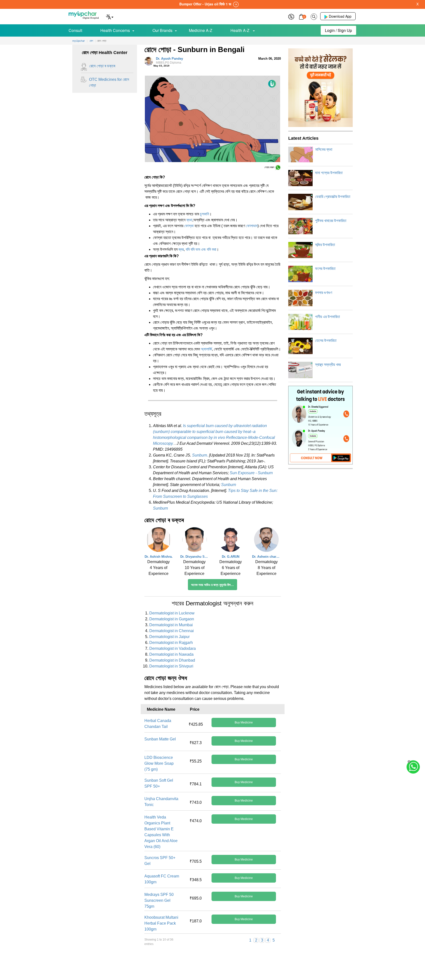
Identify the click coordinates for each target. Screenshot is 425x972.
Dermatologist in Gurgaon (171, 619)
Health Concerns (115, 30)
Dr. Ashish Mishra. (159, 556)
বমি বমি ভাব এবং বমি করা (201, 249)
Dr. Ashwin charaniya (266, 556)
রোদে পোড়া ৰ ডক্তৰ (102, 66)
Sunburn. (200, 455)
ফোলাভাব (252, 226)
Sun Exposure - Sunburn (251, 473)
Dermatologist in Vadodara (172, 648)
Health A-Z (240, 30)
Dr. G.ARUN (230, 556)
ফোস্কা (189, 226)
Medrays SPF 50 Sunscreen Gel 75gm (159, 900)
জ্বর (181, 249)
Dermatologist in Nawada (171, 654)
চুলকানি (204, 214)
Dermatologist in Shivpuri (171, 666)
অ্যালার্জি (206, 349)
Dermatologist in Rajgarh (171, 642)
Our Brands (162, 30)
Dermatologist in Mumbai (171, 625)
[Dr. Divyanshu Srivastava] (194, 540)
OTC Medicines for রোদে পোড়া (109, 82)
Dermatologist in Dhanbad (172, 660)
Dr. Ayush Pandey (169, 60)
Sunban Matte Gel (160, 739)
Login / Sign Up (338, 30)
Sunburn (228, 485)
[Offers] (291, 16)
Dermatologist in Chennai (171, 631)
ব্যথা (189, 220)
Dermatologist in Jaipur (169, 637)
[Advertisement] (212, 961)
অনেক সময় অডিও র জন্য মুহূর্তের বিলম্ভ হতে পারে (214, 585)
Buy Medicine (244, 722)
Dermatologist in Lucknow (172, 613)
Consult (75, 30)
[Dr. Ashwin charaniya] (266, 540)
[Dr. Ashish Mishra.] (158, 540)
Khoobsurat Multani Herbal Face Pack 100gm (161, 923)
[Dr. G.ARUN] (230, 540)
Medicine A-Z (200, 30)
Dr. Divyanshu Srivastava (194, 556)
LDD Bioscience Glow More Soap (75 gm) (159, 763)
